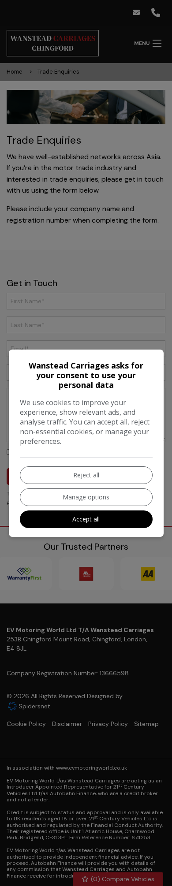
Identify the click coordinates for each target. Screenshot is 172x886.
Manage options (86, 497)
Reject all (86, 475)
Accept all (86, 519)
